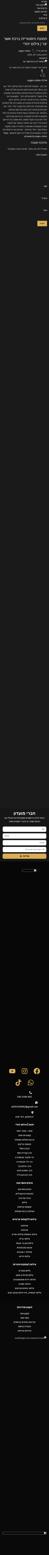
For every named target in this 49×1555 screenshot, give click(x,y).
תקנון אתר (24, 1313)
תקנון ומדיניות (24, 1307)
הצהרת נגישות (24, 1326)
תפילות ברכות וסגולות (24, 1211)
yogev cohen (24, 51)
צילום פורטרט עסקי (24, 1275)
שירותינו (24, 1229)
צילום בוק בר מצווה (24, 1243)
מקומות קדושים (24, 1206)
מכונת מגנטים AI (24, 1247)
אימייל (43, 198)
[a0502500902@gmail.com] (36, 1102)
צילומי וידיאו (24, 1256)
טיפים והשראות (24, 1182)
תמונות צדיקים (24, 1144)
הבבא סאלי (24, 1148)
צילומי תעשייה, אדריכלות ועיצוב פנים (24, 1292)
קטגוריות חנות (24, 1135)
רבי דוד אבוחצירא (24, 1161)
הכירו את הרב (24, 1198)
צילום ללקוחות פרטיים (24, 1219)
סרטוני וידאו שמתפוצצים (24, 1279)
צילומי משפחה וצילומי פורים (24, 1234)
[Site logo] (40, 10)
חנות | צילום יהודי (24, 1124)
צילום (24, 1202)
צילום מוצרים (24, 1270)
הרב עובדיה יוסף (24, 1152)
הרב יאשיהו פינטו (24, 1170)
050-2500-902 (24, 1096)
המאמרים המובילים (24, 1193)
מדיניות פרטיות (24, 1330)
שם (45, 186)
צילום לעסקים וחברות (24, 1264)
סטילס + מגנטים (24, 1251)
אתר (45, 210)
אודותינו (24, 1225)
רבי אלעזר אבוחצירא (24, 1157)
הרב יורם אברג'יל (24, 1174)
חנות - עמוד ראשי (24, 1130)
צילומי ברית (24, 1238)
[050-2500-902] (30, 1092)
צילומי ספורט (25, 1283)
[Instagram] (24, 1071)
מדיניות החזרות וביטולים (24, 1322)
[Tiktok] (18, 1082)
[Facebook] (37, 1071)
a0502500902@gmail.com (24, 1106)
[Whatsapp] (30, 1082)
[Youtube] (12, 1071)
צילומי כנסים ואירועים (24, 1288)
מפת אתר (24, 1317)
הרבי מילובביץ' (24, 1166)
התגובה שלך (41, 155)
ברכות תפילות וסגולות (24, 1139)
